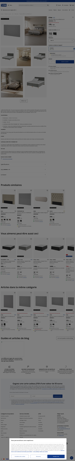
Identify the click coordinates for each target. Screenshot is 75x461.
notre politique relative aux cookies (40, 451)
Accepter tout (56, 456)
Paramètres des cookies (20, 456)
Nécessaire (38, 456)
